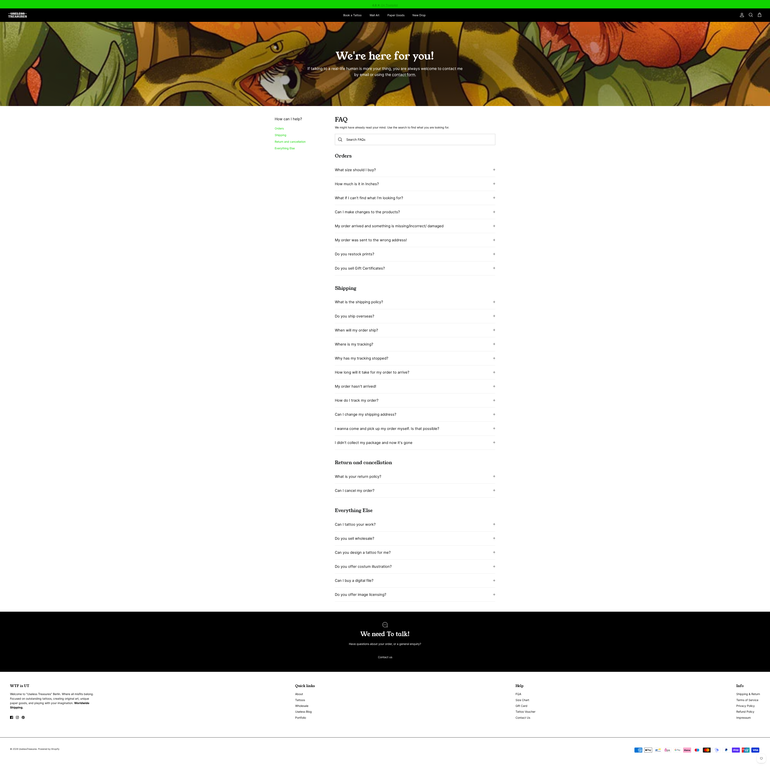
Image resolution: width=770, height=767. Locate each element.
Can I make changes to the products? (367, 212)
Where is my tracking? (354, 344)
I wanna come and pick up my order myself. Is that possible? (387, 428)
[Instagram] (17, 717)
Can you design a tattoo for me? (363, 552)
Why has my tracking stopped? (361, 358)
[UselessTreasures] (17, 15)
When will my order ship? (356, 330)
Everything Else (285, 148)
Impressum (743, 717)
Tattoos (300, 700)
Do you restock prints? (354, 254)
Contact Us (523, 717)
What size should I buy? (355, 170)
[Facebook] (11, 717)
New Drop (419, 15)
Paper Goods (395, 15)
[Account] (741, 15)
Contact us (385, 657)
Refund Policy (745, 711)
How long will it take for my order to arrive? (372, 372)
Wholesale (301, 705)
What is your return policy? (358, 476)
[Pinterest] (23, 717)
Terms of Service (747, 700)
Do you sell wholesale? (354, 538)
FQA (518, 694)
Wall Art (374, 15)
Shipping (280, 135)
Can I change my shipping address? (365, 414)
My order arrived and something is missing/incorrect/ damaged (389, 226)
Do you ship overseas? (354, 316)
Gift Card (521, 705)
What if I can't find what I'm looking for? (369, 198)
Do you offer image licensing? (360, 594)
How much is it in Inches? (357, 184)
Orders (279, 128)
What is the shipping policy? (359, 302)
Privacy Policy (745, 705)
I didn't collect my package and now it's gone (373, 442)
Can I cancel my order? (354, 490)
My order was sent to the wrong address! (371, 240)
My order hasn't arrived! (355, 386)
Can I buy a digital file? (354, 580)
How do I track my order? (356, 400)
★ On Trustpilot (385, 4)
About (299, 694)
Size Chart (522, 700)
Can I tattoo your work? (355, 524)
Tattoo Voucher (525, 711)
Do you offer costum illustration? (363, 566)
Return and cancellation (290, 141)
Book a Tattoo (352, 15)
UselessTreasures (28, 749)
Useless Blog (303, 711)
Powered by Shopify (48, 749)
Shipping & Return (748, 694)
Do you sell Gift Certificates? (360, 268)
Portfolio (300, 717)
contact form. (404, 74)
